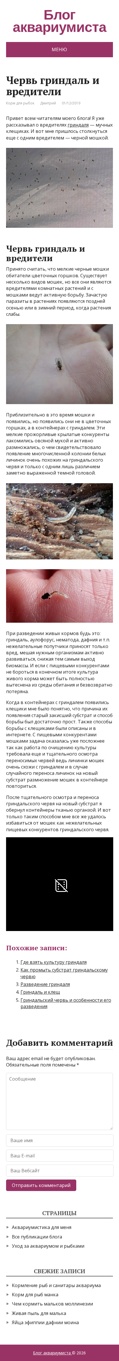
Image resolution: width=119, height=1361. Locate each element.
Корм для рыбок (20, 103)
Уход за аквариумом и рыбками (48, 1246)
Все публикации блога (37, 1237)
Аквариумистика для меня (41, 1227)
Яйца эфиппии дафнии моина (45, 1322)
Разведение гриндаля (45, 984)
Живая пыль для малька (39, 1313)
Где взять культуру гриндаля (54, 962)
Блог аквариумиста (52, 1353)
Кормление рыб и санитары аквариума (56, 1285)
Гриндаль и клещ (40, 992)
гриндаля (78, 125)
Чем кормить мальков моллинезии (52, 1304)
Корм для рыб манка (35, 1294)
